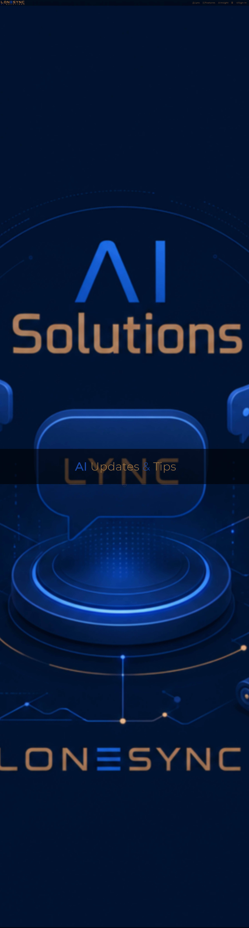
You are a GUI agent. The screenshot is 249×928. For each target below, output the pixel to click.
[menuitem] (196, 3)
